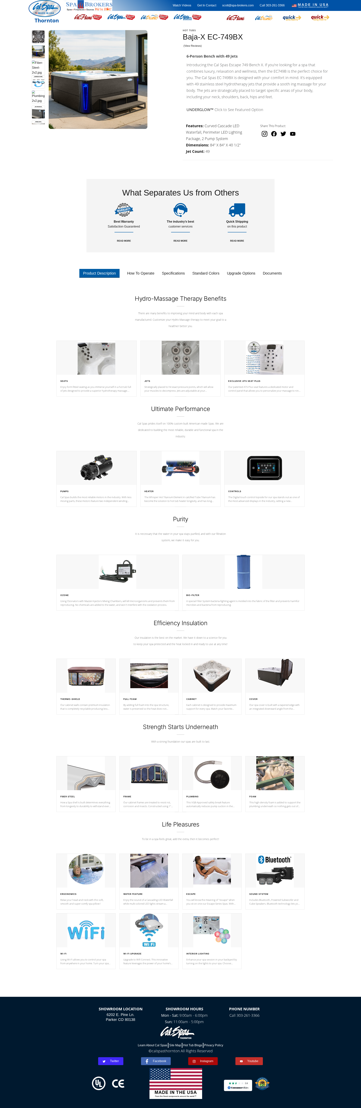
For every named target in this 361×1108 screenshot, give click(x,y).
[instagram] (264, 133)
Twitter (114, 1061)
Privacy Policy (213, 1045)
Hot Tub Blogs (192, 1045)
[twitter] (283, 133)
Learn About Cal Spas (152, 1045)
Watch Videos (182, 5)
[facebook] (274, 133)
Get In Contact (206, 5)
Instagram (206, 1061)
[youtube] (292, 134)
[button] (235, 17)
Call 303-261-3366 (272, 5)
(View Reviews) (193, 45)
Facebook (159, 1061)
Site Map (175, 1045)
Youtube (252, 1061)
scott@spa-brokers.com (238, 5)
